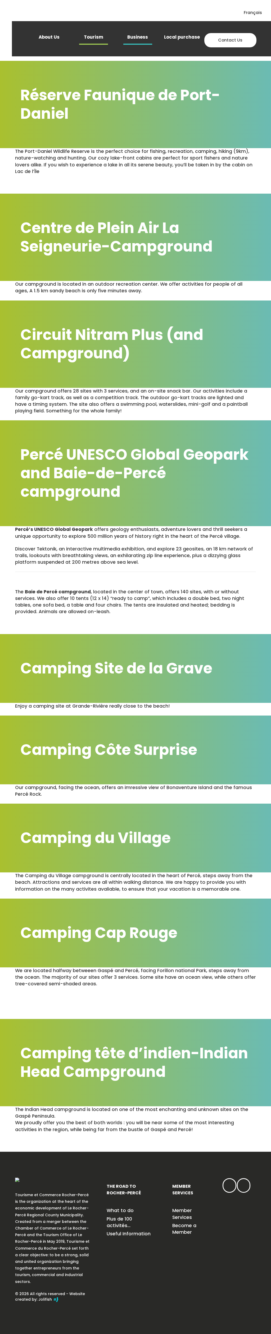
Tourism (93, 37)
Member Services (182, 1213)
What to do (120, 1210)
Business (137, 37)
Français (253, 13)
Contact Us (230, 40)
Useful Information (129, 1234)
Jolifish (45, 1299)
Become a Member (184, 1228)
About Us (49, 37)
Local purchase (182, 37)
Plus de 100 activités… (119, 1222)
